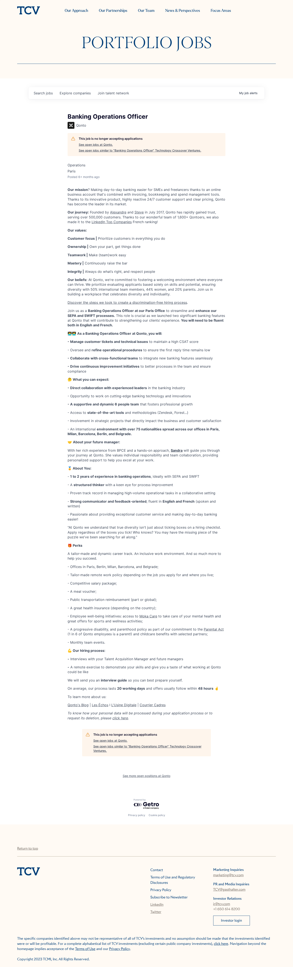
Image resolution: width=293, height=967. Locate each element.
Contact (156, 870)
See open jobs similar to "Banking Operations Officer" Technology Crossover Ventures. (140, 150)
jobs (43, 93)
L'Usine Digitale (123, 705)
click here (120, 718)
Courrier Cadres (153, 705)
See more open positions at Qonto (146, 776)
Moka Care (148, 616)
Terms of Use (85, 949)
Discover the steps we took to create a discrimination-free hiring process (127, 302)
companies (75, 93)
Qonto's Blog (78, 705)
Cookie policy (157, 815)
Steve (139, 212)
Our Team (146, 11)
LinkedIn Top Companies (112, 222)
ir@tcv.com (221, 904)
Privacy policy (136, 815)
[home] (28, 10)
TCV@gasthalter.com (229, 889)
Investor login (231, 920)
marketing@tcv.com (228, 875)
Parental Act (214, 629)
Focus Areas (221, 11)
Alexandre (118, 212)
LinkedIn (156, 904)
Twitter (155, 912)
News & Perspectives (182, 11)
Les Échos (100, 705)
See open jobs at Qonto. (96, 144)
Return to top (27, 848)
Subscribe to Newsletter (169, 897)
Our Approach (76, 11)
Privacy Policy (160, 890)
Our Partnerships (113, 11)
